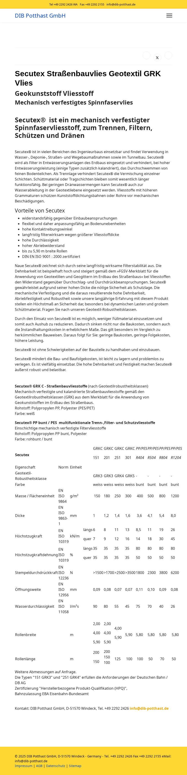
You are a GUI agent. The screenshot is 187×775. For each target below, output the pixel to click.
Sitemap (75, 766)
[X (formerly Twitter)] (157, 57)
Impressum (23, 766)
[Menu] (169, 15)
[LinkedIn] (168, 55)
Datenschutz (55, 766)
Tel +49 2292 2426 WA (63, 4)
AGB (39, 766)
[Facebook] (146, 55)
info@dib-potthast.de (120, 4)
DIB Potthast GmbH (40, 15)
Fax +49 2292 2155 (92, 4)
